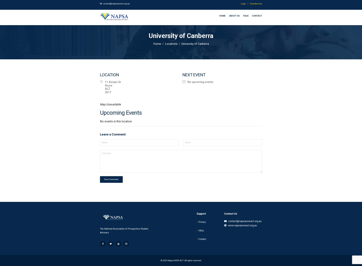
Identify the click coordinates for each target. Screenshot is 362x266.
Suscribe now (256, 4)
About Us (234, 16)
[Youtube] (118, 244)
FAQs (245, 16)
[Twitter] (110, 244)
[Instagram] (126, 244)
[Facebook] (103, 244)
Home (222, 16)
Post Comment (111, 179)
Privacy (202, 222)
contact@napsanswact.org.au (116, 4)
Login (243, 4)
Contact (257, 16)
